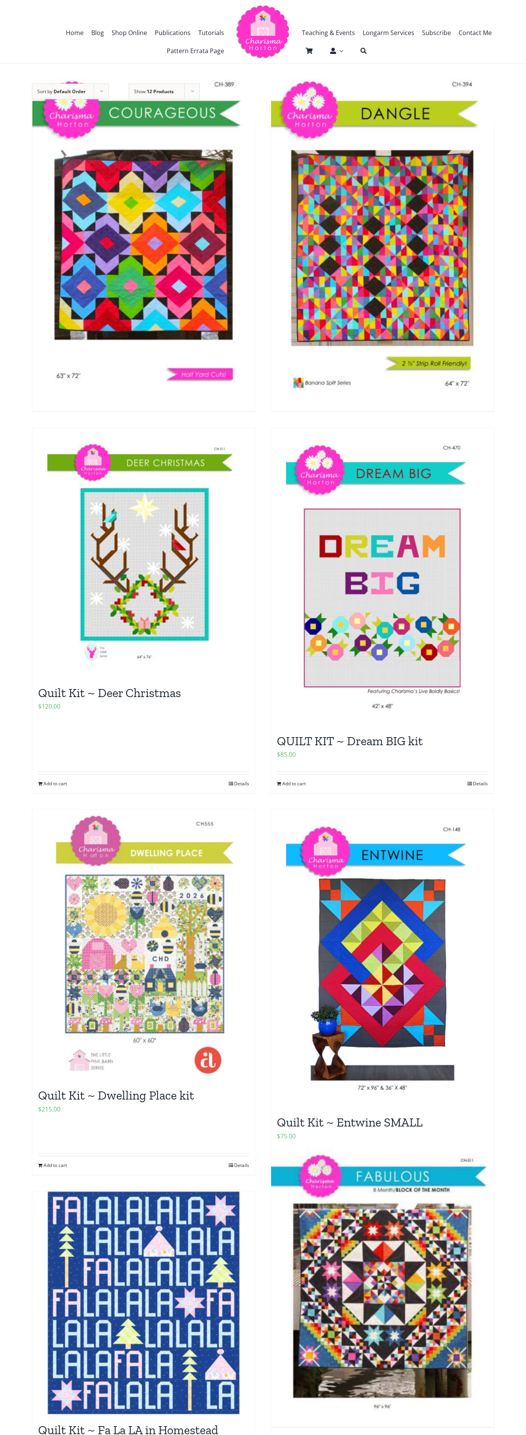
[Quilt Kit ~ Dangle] (382, 233)
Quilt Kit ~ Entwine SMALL (349, 1122)
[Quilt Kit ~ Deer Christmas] (143, 552)
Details (241, 783)
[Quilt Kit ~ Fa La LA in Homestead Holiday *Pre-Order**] (143, 1303)
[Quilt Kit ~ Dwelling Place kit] (143, 945)
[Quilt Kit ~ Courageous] (143, 233)
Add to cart (55, 783)
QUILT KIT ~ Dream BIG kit (350, 741)
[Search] (360, 51)
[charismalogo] (263, 7)
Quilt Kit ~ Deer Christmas (109, 693)
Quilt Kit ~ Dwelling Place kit (116, 1095)
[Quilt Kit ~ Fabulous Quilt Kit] (382, 1283)
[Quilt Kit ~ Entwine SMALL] (382, 958)
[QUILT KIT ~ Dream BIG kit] (382, 577)
